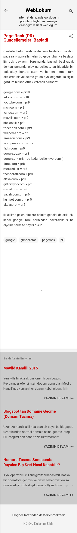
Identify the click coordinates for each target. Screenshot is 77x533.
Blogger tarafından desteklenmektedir (38, 515)
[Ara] (71, 11)
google (10, 240)
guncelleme (29, 240)
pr (62, 240)
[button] (71, 37)
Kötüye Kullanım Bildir (38, 524)
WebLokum (38, 10)
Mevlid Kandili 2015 (20, 368)
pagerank (48, 240)
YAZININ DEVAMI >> (59, 398)
